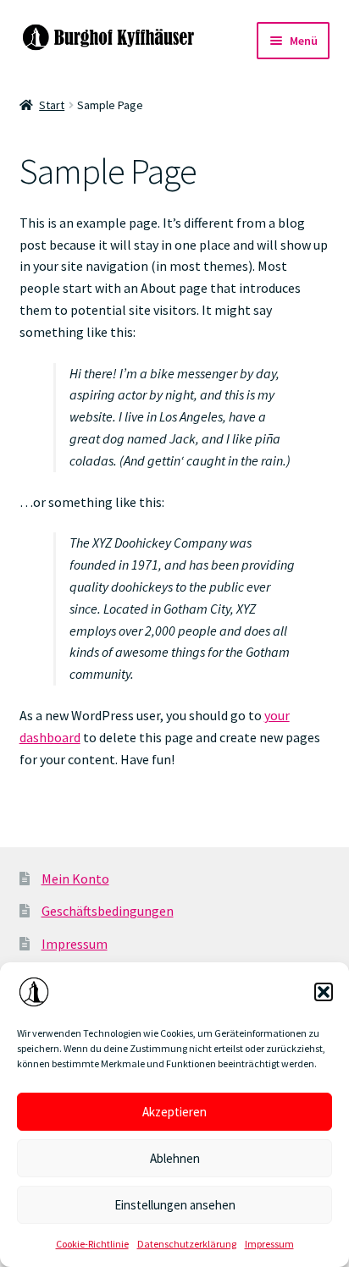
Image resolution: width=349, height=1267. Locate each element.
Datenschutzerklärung (186, 1243)
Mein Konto (75, 878)
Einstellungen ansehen (174, 1205)
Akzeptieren (174, 1112)
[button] (323, 991)
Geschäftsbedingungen (108, 910)
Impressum (269, 1243)
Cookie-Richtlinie (92, 1243)
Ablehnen (175, 1158)
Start (51, 105)
